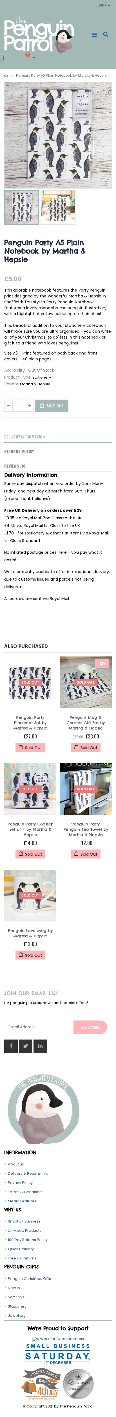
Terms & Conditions (26, 1192)
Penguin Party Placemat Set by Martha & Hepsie (30, 723)
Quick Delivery (21, 1249)
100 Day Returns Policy (28, 1239)
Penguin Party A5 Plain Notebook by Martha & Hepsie (45, 251)
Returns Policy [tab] (19, 451)
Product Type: (18, 377)
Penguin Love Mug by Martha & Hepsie (30, 933)
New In (14, 1288)
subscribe (90, 1027)
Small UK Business (24, 1221)
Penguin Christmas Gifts (29, 1278)
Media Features (22, 1201)
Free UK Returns (22, 1258)
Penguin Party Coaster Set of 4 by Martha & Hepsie (30, 829)
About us (16, 1164)
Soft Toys (16, 1297)
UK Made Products (24, 1230)
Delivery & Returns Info (28, 1173)
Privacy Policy (20, 1182)
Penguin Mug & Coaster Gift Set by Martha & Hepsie (86, 723)
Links (101, 5)
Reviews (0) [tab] (14, 466)
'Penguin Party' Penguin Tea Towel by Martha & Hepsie (86, 829)
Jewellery (17, 1315)
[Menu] (94, 35)
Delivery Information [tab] (24, 437)
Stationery (17, 1306)
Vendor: (11, 384)
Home (6, 75)
